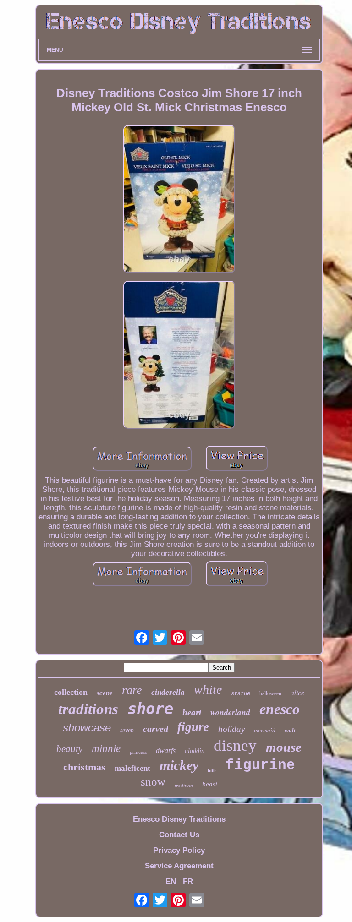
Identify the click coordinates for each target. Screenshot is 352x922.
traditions (88, 709)
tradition (184, 785)
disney (235, 745)
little (212, 770)
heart (191, 712)
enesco (279, 709)
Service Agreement (179, 866)
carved (155, 729)
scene (105, 693)
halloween (270, 693)
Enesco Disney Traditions (179, 819)
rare (132, 690)
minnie (106, 748)
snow (153, 781)
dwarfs (166, 750)
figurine (260, 765)
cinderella (168, 692)
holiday (231, 729)
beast (209, 784)
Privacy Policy (179, 850)
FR (188, 881)
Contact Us (179, 834)
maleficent (132, 768)
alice (297, 692)
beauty (69, 748)
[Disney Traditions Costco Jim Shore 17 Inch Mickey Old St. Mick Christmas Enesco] (179, 200)
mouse (284, 747)
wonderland (230, 712)
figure (193, 727)
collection (71, 692)
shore (150, 708)
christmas (84, 767)
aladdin (194, 750)
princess (138, 752)
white (208, 689)
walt (290, 730)
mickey (179, 765)
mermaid (264, 730)
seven (127, 730)
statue (240, 694)
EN (170, 881)
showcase (87, 727)
